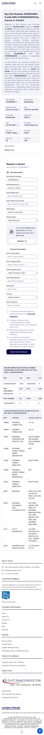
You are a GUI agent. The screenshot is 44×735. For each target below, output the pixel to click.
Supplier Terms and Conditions (13, 662)
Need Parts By (11, 217)
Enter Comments (11, 302)
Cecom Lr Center (12, 109)
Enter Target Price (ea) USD (15, 201)
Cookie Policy (7, 644)
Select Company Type (13, 269)
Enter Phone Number (13, 277)
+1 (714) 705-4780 (11, 574)
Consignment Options (10, 697)
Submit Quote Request (19, 352)
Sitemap (5, 630)
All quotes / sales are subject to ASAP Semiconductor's (22, 313)
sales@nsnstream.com (13, 570)
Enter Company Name (13, 261)
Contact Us (6, 620)
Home (4, 613)
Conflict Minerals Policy (10, 647)
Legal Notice (6, 691)
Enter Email (10, 286)
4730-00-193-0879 (31, 109)
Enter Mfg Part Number (14, 176)
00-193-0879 (10, 125)
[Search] (35, 3)
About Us (5, 616)
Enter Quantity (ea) (12, 192)
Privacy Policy (7, 641)
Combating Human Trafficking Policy (15, 651)
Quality (4, 623)
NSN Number (10, 209)
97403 (26, 117)
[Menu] (40, 3)
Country (9, 294)
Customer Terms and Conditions (13, 665)
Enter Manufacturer (13, 184)
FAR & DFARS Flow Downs (11, 694)
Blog (3, 626)
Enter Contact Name (13, 253)
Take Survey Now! (8, 602)
